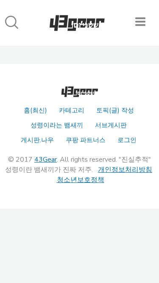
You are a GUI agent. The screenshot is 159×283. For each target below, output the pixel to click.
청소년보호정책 (80, 180)
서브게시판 (111, 125)
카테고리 (71, 110)
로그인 (127, 140)
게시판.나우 (37, 140)
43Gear (45, 159)
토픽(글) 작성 (115, 110)
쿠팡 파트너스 (86, 140)
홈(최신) (35, 110)
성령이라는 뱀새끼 (57, 125)
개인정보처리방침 (125, 169)
